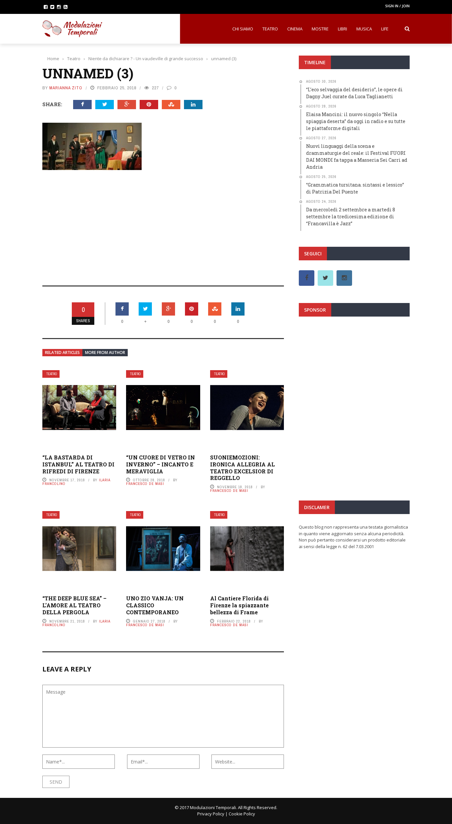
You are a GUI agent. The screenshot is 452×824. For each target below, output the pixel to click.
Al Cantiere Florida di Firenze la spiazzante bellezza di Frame (239, 605)
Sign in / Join (397, 5)
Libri (342, 29)
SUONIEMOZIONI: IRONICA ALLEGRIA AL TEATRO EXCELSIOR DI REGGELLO (242, 467)
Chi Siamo (242, 29)
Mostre (320, 29)
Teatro (270, 29)
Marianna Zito (65, 88)
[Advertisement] (163, 223)
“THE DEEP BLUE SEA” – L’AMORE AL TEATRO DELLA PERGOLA (74, 605)
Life (384, 29)
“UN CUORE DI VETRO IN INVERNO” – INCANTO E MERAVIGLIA (160, 464)
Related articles (62, 352)
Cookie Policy (242, 814)
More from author (105, 352)
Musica (364, 29)
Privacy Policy (210, 814)
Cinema (294, 29)
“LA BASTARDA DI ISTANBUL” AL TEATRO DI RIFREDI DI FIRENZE (78, 464)
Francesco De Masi (145, 483)
